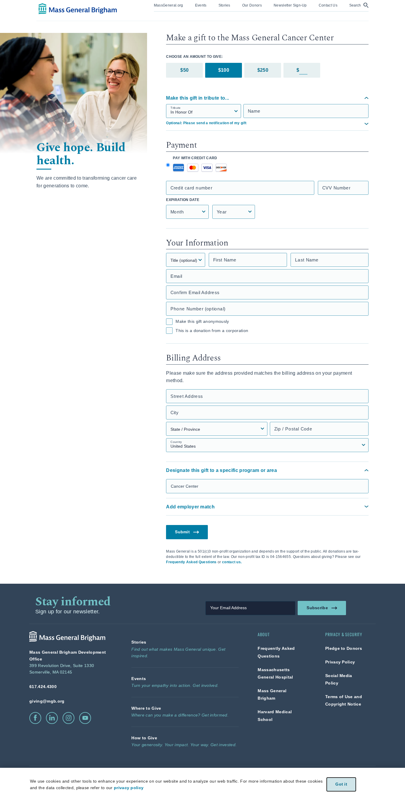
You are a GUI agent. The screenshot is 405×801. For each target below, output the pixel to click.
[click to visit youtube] (85, 718)
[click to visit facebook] (35, 718)
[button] (359, 5)
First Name (224, 259)
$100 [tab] (223, 70)
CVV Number (336, 187)
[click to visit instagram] (68, 718)
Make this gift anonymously (202, 321)
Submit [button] (182, 532)
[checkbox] (169, 321)
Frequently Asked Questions (191, 562)
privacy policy (128, 787)
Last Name (306, 259)
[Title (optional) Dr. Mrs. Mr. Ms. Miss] (185, 260)
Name (254, 111)
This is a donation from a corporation (212, 330)
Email (176, 276)
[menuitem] (168, 5)
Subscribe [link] (317, 608)
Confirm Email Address (194, 292)
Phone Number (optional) (197, 308)
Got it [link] (341, 784)
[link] (168, 4)
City (174, 412)
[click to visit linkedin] (52, 718)
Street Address (186, 396)
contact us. (232, 562)
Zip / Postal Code (293, 428)
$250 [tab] (262, 70)
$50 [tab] (184, 70)
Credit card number (191, 187)
